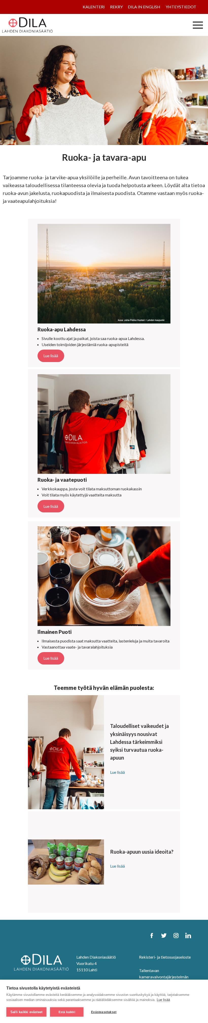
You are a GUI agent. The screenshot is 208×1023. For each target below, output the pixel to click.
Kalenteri (94, 6)
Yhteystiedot (181, 6)
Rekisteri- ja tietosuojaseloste (165, 957)
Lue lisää (163, 1000)
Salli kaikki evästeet (26, 1012)
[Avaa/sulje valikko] (198, 25)
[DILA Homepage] (41, 961)
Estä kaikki (67, 1012)
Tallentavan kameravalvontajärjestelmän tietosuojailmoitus (163, 976)
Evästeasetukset (103, 1012)
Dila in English (144, 6)
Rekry (116, 6)
